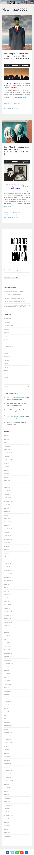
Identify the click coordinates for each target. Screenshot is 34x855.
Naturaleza (6, 356)
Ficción (5, 336)
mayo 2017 (7, 787)
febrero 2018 (7, 763)
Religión (6, 370)
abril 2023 (6, 556)
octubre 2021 (7, 618)
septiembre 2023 (8, 539)
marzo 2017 (7, 794)
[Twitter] (12, 852)
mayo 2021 (7, 636)
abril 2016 (6, 829)
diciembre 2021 (8, 611)
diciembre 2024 (8, 491)
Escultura (6, 332)
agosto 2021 (7, 625)
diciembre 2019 (8, 691)
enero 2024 (7, 525)
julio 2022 (6, 587)
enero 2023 (7, 567)
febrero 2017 (7, 798)
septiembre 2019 (8, 701)
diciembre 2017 (8, 770)
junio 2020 (6, 670)
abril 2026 (6, 442)
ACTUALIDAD (7, 318)
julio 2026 (6, 435)
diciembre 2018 (8, 732)
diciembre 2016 (8, 805)
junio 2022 (6, 591)
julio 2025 (6, 466)
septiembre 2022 (8, 580)
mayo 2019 (7, 715)
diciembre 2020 (8, 653)
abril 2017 (6, 791)
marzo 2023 (7, 560)
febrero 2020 (7, 684)
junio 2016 (6, 822)
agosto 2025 (7, 463)
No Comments (16, 212)
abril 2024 (6, 515)
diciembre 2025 (8, 453)
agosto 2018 (7, 746)
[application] (17, 65)
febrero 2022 (7, 605)
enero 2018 (7, 767)
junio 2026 (6, 439)
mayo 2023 (7, 553)
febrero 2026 (7, 446)
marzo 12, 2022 (8, 103)
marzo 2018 (7, 760)
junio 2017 (6, 784)
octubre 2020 (7, 660)
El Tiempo (6, 329)
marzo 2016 (7, 832)
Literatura (6, 350)
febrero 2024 (7, 522)
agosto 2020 (7, 667)
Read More (22, 97)
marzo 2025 (7, 480)
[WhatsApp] (17, 852)
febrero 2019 (7, 725)
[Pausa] (6, 65)
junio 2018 (6, 753)
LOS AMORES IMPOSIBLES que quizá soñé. (14, 301)
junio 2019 (6, 711)
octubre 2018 (7, 739)
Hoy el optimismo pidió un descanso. (13, 294)
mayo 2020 (7, 674)
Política (6, 367)
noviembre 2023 (8, 532)
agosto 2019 (7, 705)
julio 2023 (6, 546)
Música (6, 353)
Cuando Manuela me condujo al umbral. (13, 291)
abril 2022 (6, 598)
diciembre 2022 (8, 570)
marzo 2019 (7, 722)
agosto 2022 (7, 584)
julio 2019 (6, 708)
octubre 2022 (7, 577)
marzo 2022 (7, 601)
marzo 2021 (7, 642)
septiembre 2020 (8, 663)
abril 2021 (6, 639)
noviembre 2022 (8, 573)
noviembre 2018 (8, 736)
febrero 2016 (7, 836)
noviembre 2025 (8, 456)
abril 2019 (6, 718)
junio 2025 (6, 470)
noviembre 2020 (8, 656)
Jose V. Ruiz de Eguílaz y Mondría (15, 397)
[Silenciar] (23, 65)
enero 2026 (7, 449)
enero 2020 (7, 687)
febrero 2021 (7, 646)
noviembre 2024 (8, 494)
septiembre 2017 (8, 781)
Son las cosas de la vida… (10, 374)
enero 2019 (7, 729)
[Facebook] (7, 852)
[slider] (15, 65)
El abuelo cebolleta (8, 325)
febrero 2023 (7, 563)
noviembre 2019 (8, 694)
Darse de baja (15, 277)
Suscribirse (7, 277)
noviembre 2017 (8, 774)
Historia (6, 343)
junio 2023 (6, 549)
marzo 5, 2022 (7, 212)
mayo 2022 (7, 594)
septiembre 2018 (8, 743)
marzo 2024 (7, 518)
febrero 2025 (7, 484)
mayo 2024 (7, 511)
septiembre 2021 (8, 622)
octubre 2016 (7, 812)
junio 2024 (6, 508)
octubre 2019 (7, 698)
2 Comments (16, 103)
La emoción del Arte (9, 108)
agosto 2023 (7, 542)
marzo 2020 (7, 680)
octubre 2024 (7, 498)
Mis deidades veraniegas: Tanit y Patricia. (14, 298)
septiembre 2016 (8, 815)
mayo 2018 (7, 756)
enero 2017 (7, 801)
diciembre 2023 (8, 529)
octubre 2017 (7, 777)
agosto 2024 (7, 504)
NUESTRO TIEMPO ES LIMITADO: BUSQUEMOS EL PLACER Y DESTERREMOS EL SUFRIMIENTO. (17, 306)
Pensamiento (7, 360)
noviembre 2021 (8, 615)
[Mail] (22, 852)
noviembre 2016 (8, 808)
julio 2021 (6, 629)
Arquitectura (7, 322)
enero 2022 (7, 608)
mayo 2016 (7, 825)
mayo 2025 (7, 473)
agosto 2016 (7, 819)
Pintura (16, 108)
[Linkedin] (26, 852)
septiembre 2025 (8, 460)
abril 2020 (6, 677)
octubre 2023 (7, 536)
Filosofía (6, 339)
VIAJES (6, 377)
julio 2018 (6, 750)
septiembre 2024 (8, 501)
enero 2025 (7, 487)
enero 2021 (7, 649)
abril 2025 (6, 477)
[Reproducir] (6, 162)
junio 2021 (6, 632)
